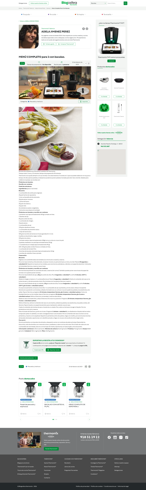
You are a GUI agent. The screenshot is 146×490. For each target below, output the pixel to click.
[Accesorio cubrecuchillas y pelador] (104, 79)
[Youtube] (115, 437)
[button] (98, 3)
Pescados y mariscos (26, 399)
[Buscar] (125, 3)
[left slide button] (20, 419)
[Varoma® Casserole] (119, 79)
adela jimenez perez (40, 8)
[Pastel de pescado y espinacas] (30, 392)
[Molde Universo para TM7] (104, 108)
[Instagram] (121, 437)
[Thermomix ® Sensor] (119, 108)
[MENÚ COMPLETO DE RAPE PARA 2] (79, 392)
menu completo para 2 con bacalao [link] (61, 8)
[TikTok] (127, 437)
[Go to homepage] (69, 3)
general (48, 8)
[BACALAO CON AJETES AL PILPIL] (55, 392)
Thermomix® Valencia (28, 8)
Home (20, 8)
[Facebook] (109, 437)
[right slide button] (89, 419)
